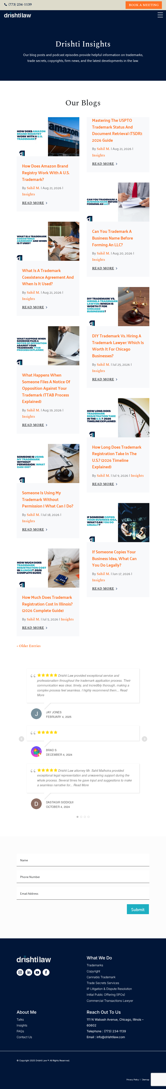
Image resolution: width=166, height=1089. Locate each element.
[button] (161, 15)
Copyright (93, 971)
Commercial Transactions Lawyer (110, 1000)
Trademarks (95, 965)
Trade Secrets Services (103, 983)
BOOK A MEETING (144, 5)
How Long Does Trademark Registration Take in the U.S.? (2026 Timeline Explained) (116, 456)
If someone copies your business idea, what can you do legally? (114, 558)
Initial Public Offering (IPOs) (106, 994)
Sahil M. (33, 188)
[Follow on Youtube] (37, 972)
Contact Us (24, 1037)
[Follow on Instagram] (20, 972)
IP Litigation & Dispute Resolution (109, 989)
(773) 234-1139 (20, 4)
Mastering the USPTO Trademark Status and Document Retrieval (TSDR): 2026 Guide (117, 130)
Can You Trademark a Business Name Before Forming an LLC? (112, 237)
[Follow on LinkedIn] (28, 972)
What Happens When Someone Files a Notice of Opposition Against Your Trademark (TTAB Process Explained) (46, 388)
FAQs (20, 1031)
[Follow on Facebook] (46, 972)
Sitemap (145, 1079)
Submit (138, 909)
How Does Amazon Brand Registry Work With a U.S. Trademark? (45, 172)
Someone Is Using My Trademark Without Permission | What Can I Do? (47, 498)
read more (33, 203)
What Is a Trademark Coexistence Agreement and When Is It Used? (48, 276)
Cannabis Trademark (101, 977)
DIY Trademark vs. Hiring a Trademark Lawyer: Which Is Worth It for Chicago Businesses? (118, 345)
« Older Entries (29, 646)
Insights (28, 194)
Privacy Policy (132, 1079)
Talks (20, 1019)
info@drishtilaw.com (111, 1037)
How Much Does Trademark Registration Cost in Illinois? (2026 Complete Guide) (47, 603)
